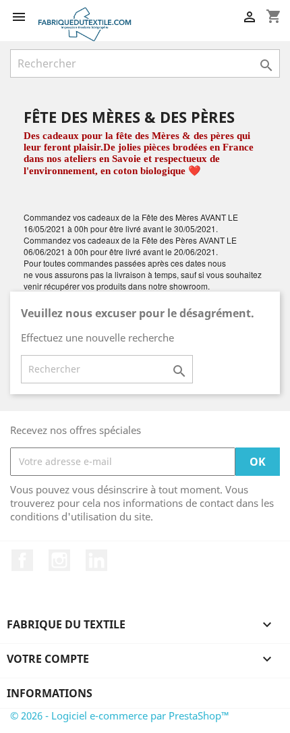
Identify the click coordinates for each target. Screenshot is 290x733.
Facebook (22, 560)
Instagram (59, 560)
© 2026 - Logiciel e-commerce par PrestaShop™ (119, 715)
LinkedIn (96, 560)
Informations (49, 693)
